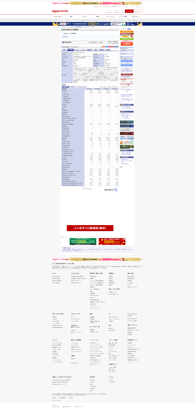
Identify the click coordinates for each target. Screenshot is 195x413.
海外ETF (111, 285)
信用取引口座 (124, 159)
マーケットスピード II (95, 345)
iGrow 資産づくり (94, 343)
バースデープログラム (57, 362)
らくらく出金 (74, 345)
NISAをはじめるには (57, 325)
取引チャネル (93, 364)
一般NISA (54, 319)
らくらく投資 (74, 321)
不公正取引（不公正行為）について (123, 249)
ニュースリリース (132, 345)
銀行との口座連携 (56, 345)
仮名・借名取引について (68, 250)
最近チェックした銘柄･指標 (70, 33)
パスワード (123, 53)
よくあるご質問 (124, 116)
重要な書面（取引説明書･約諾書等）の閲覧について (127, 96)
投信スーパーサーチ (132, 287)
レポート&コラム (113, 351)
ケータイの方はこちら (95, 362)
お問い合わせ (112, 369)
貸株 (91, 291)
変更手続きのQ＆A (125, 113)
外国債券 (92, 319)
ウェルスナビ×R (75, 319)
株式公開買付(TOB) (94, 299)
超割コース (73, 358)
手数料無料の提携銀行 (126, 154)
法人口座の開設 (56, 282)
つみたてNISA (55, 321)
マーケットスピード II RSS (96, 347)
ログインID (123, 50)
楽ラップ (73, 317)
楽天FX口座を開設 (126, 76)
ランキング (130, 285)
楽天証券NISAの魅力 (57, 327)
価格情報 (92, 329)
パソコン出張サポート (126, 118)
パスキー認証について (126, 68)
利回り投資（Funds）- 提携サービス (95, 322)
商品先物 (130, 332)
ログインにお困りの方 (126, 69)
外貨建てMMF (131, 278)
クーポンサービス (56, 360)
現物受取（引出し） (95, 331)
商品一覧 (73, 330)
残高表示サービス (75, 347)
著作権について (78, 250)
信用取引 (92, 287)
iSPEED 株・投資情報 (95, 355)
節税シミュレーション (76, 332)
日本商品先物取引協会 (78, 393)
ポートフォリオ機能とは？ (126, 89)
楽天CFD (111, 328)
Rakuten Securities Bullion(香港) (60, 382)
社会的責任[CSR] (132, 351)
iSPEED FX (92, 357)
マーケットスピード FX (95, 351)
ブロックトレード (94, 306)
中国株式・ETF (112, 292)
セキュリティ (131, 347)
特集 (110, 353)
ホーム (63, 26)
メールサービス (56, 355)
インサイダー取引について (108, 249)
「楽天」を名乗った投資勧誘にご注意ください (73, 249)
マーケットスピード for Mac (97, 353)
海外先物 (130, 334)
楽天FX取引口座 (125, 163)
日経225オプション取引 (133, 330)
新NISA (54, 317)
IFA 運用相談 (131, 355)
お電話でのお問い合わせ (126, 115)
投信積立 (130, 280)
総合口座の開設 (56, 278)
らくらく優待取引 (95, 289)
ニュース (111, 349)
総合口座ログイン (56, 276)
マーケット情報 (69, 26)
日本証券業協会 (58, 393)
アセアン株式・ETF (113, 294)
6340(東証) (65, 36)
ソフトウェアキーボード (126, 57)
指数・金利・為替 (113, 343)
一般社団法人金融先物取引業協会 (67, 393)
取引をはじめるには (113, 317)
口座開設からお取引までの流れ (78, 278)
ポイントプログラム (57, 343)
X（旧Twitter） (93, 386)
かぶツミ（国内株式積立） (97, 285)
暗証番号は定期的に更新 (126, 71)
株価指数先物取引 (132, 328)
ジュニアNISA (55, 323)
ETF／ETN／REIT (94, 295)
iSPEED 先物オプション (95, 360)
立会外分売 (92, 304)
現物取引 (92, 278)
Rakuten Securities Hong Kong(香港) (61, 380)
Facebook (92, 388)
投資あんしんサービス (76, 349)
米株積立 (111, 280)
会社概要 (130, 343)
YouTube (92, 382)
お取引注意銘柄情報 (125, 107)
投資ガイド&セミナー (76, 280)
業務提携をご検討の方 (133, 360)
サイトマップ (131, 362)
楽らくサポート (112, 371)
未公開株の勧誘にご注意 (126, 99)
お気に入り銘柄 (112, 357)
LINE (91, 384)
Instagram (92, 380)
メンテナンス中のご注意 (126, 108)
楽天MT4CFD (112, 330)
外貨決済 (54, 351)
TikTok (91, 390)
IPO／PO (92, 297)
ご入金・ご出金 (56, 349)
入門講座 (111, 321)
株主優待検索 (112, 345)
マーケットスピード (95, 349)
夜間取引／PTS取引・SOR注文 (97, 302)
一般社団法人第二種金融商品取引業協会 (89, 393)
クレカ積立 (130, 282)
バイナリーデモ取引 (132, 320)
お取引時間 (55, 353)
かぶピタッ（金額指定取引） (97, 282)
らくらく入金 (74, 343)
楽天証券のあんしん (76, 282)
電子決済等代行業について (134, 349)
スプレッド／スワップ (114, 319)
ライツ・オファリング (95, 308)
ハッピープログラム (76, 351)
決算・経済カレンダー (114, 355)
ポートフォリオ (112, 360)
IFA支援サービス (132, 357)
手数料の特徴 (93, 276)
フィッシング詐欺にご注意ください (93, 249)
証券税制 (54, 357)
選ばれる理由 (131, 276)
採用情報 (130, 353)
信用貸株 (92, 293)
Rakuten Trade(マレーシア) (59, 384)
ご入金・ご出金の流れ (126, 152)
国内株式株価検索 (78, 26)
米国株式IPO (112, 282)
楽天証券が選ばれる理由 (77, 276)
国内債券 (92, 317)
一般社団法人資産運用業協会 (102, 393)
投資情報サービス (56, 347)
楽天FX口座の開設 (56, 280)
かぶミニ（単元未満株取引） (97, 280)
